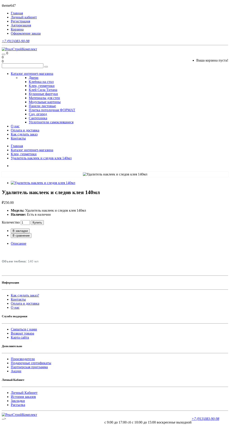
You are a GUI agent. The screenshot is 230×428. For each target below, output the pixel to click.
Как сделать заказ (24, 134)
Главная (17, 146)
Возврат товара (22, 333)
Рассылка (18, 405)
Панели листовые (42, 106)
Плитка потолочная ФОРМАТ (52, 110)
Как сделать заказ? (25, 295)
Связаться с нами (24, 329)
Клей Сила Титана (43, 90)
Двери (33, 78)
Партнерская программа (29, 367)
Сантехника (38, 118)
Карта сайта (20, 337)
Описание (18, 243)
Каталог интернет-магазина (32, 73)
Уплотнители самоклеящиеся (51, 122)
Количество (11, 222)
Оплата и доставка (25, 130)
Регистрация (20, 21)
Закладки (18, 401)
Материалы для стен (44, 98)
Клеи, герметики (42, 86)
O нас (15, 307)
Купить (37, 222)
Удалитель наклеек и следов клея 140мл (41, 158)
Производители (23, 359)
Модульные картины (45, 102)
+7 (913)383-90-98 (15, 41)
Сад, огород (38, 114)
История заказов (23, 397)
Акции (16, 371)
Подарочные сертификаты (31, 363)
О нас (15, 126)
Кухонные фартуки (43, 94)
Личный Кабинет (24, 393)
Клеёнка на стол (41, 82)
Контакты (18, 138)
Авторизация (21, 25)
